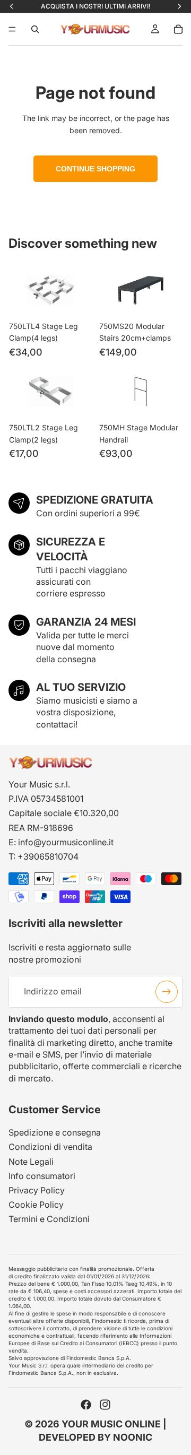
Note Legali (31, 1161)
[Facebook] (86, 1404)
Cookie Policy (36, 1204)
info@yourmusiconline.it (66, 842)
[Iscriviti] (166, 992)
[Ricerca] (35, 29)
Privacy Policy (36, 1190)
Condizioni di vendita (50, 1147)
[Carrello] (178, 29)
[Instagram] (105, 1404)
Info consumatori (41, 1176)
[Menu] (12, 29)
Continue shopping (95, 168)
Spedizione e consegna (54, 1132)
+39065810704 (48, 856)
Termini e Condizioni (49, 1219)
